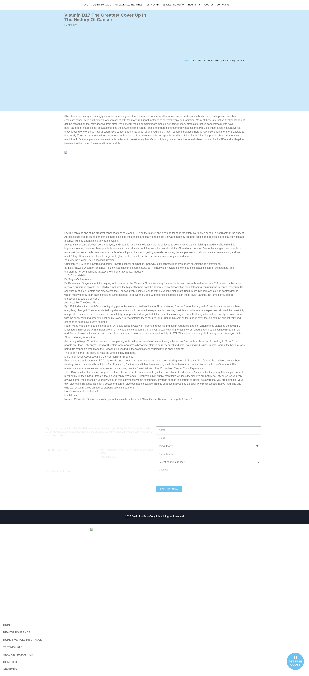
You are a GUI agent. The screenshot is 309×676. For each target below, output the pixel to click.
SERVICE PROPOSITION (174, 5)
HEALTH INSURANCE (101, 5)
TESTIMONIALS (153, 5)
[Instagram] (108, 471)
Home (185, 60)
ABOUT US (209, 5)
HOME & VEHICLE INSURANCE (128, 5)
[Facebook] (102, 471)
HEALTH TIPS (194, 5)
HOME (85, 5)
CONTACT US (223, 5)
